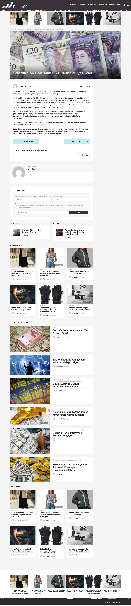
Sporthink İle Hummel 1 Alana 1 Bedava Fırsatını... (38, 591)
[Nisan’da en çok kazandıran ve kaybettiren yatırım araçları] (30, 416)
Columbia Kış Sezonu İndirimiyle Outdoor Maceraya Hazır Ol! (49, 309)
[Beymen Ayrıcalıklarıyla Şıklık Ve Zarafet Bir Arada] (80, 294)
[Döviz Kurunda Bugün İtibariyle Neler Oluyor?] (30, 391)
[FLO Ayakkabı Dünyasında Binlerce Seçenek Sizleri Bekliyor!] (22, 258)
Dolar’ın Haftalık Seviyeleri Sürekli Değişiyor (72, 430)
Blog (70, 269)
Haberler (92, 4)
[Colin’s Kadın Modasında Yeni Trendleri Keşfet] (80, 258)
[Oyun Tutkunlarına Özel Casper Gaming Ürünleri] (22, 294)
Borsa (111, 4)
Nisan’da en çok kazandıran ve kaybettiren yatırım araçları (70, 413)
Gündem (83, 4)
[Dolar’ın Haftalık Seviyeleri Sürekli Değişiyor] (30, 441)
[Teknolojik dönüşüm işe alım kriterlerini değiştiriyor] (30, 365)
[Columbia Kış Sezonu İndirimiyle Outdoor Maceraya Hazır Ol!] (51, 294)
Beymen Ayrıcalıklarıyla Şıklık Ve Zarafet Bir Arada (79, 309)
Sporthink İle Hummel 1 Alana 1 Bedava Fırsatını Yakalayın (50, 273)
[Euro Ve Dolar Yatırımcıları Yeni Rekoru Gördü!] (30, 339)
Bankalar (103, 4)
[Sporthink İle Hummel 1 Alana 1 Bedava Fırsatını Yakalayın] (51, 258)
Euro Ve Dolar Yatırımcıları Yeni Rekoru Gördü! (71, 332)
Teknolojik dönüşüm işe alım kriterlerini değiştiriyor (69, 361)
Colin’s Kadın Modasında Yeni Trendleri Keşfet (78, 272)
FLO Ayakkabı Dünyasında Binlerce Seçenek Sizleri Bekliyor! (22, 273)
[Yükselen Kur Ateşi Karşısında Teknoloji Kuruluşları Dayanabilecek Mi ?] (30, 469)
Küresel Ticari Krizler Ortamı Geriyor (32, 231)
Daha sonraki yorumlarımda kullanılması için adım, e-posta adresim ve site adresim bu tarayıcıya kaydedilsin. (49, 206)
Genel (118, 4)
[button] (124, 5)
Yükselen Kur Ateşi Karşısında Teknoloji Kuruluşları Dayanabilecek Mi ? (70, 461)
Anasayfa (73, 4)
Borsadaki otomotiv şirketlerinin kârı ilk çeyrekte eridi (74, 232)
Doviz (16, 70)
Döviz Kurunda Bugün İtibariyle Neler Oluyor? (68, 381)
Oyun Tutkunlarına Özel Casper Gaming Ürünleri (21, 309)
